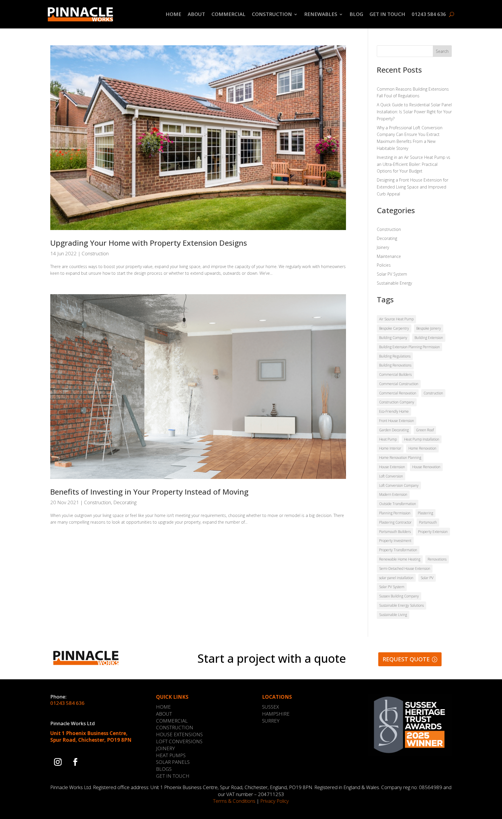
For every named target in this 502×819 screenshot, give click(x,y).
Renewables (320, 14)
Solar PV (427, 577)
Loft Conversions (179, 741)
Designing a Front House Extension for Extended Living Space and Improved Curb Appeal (412, 187)
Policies (384, 265)
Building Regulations (394, 356)
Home (173, 14)
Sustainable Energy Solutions (401, 605)
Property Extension (433, 531)
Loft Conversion (391, 476)
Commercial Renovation (397, 393)
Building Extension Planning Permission (409, 346)
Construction (272, 14)
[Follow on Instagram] (57, 762)
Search (442, 51)
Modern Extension (393, 494)
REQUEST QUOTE (406, 659)
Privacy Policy (274, 801)
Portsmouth (428, 522)
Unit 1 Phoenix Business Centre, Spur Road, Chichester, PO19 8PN (91, 736)
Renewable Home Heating (399, 559)
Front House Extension (396, 420)
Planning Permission (394, 513)
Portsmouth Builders (395, 531)
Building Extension (429, 337)
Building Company (393, 337)
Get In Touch (172, 776)
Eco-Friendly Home (394, 411)
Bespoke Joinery (428, 328)
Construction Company (396, 402)
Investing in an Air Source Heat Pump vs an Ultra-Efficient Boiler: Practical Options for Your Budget (413, 164)
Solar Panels (173, 762)
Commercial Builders (395, 374)
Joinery (383, 247)
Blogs (164, 769)
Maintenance (389, 256)
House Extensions (179, 734)
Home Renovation (422, 448)
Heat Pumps (171, 755)
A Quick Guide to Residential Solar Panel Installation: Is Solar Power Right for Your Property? (414, 111)
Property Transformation (398, 549)
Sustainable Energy (394, 283)
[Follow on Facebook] (75, 762)
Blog (356, 14)
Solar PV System (392, 274)
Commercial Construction (398, 383)
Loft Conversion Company (399, 485)
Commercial (228, 14)
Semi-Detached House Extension (404, 568)
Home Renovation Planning (400, 457)
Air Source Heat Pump (396, 319)
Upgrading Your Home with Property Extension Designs (148, 243)
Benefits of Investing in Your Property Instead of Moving (149, 491)
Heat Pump (388, 439)
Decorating (125, 502)
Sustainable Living (393, 614)
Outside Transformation (397, 503)
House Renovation (426, 466)
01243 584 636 (429, 14)
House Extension (392, 466)
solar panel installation (396, 577)
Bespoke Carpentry (394, 328)
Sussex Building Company (399, 596)
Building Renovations (395, 365)
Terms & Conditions (234, 801)
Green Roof (425, 430)
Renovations (437, 559)
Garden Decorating (394, 430)
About (196, 14)
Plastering (425, 513)
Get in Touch (387, 14)
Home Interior (390, 448)
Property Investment (395, 540)
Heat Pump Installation (421, 439)
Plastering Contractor (395, 522)
